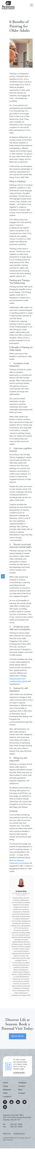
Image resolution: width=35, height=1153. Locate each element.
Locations (7, 1097)
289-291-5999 (16, 1124)
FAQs (5, 1093)
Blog (20, 1090)
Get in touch (17, 1036)
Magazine (7, 1090)
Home (5, 1083)
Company (22, 1083)
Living (5, 1086)
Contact (21, 1093)
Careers (21, 1086)
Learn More (19, 1073)
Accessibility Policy (19, 1133)
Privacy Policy (7, 1133)
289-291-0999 (16, 1127)
